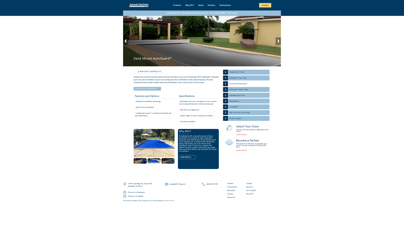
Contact (249, 183)
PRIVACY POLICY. (169, 200)
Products (177, 5)
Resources (231, 197)
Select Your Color (247, 126)
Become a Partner (247, 140)
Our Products (251, 190)
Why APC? (189, 5)
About (201, 5)
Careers (230, 194)
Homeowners (225, 5)
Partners (211, 5)
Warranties (231, 190)
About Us (249, 187)
